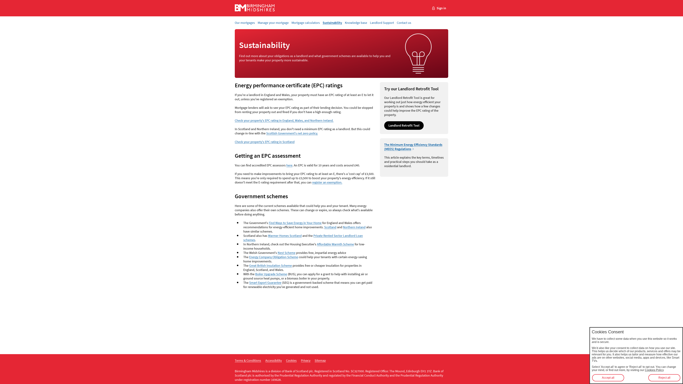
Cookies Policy (654, 370)
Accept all (608, 377)
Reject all (664, 377)
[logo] (255, 8)
